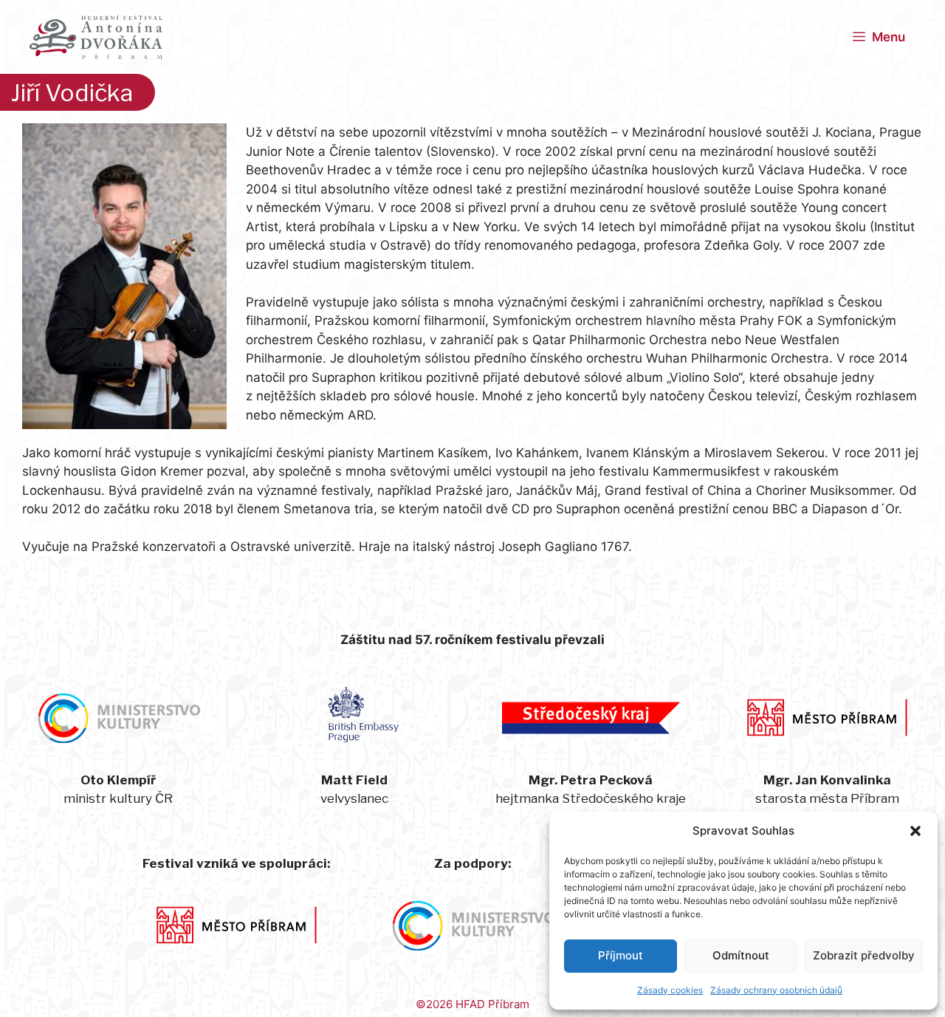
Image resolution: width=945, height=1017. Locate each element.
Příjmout (620, 955)
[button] (915, 830)
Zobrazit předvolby (864, 955)
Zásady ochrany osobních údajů (776, 990)
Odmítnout (740, 955)
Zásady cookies (670, 990)
